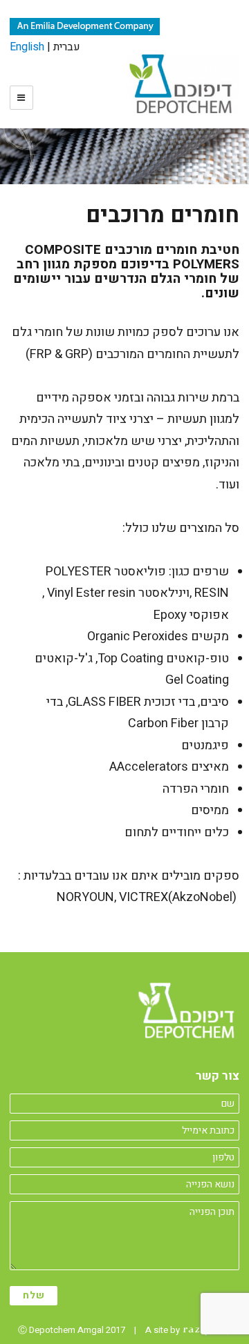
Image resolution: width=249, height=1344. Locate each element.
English (27, 47)
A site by (163, 1329)
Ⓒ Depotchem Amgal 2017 (71, 1329)
